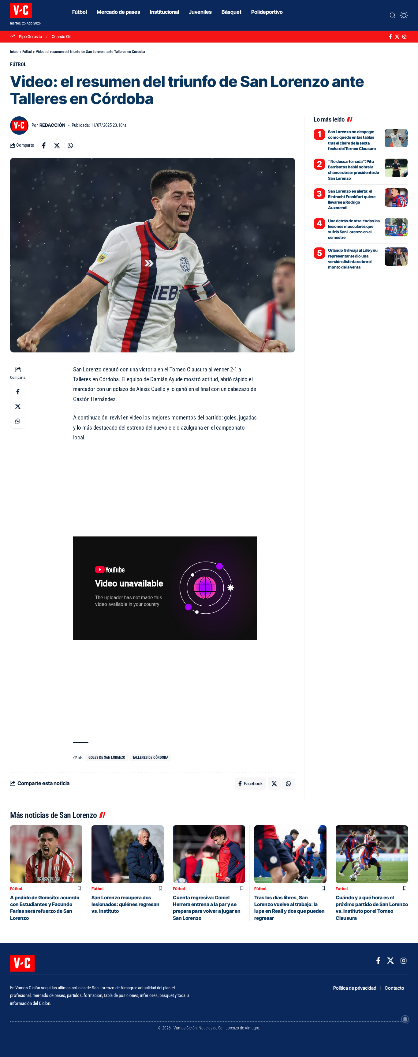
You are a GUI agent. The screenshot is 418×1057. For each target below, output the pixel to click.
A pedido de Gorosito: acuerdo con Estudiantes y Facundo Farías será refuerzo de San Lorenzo (44, 907)
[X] (397, 36)
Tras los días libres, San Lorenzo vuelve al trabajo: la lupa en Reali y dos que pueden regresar (289, 907)
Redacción (52, 125)
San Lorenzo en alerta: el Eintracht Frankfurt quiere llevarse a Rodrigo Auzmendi (351, 199)
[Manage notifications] (405, 1019)
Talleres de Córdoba (150, 757)
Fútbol (27, 51)
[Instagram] (404, 36)
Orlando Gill (62, 36)
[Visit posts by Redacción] (19, 125)
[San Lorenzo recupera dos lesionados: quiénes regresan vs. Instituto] (127, 854)
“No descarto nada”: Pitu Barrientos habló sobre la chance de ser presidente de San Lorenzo (353, 170)
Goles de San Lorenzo (106, 757)
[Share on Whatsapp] (70, 145)
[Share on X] (57, 145)
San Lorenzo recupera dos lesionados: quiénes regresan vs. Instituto (125, 904)
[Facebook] (390, 36)
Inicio (14, 51)
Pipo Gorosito (30, 36)
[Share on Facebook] (44, 145)
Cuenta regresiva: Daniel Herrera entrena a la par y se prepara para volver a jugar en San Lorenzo (207, 907)
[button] (392, 15)
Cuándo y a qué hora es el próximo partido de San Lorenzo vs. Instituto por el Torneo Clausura (372, 907)
